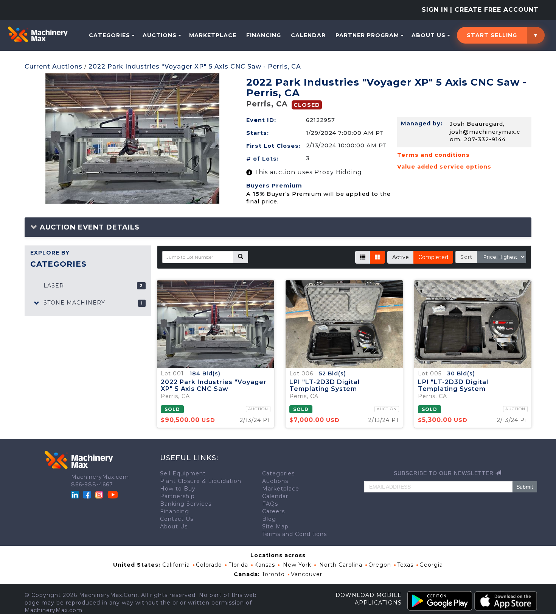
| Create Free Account (494, 9)
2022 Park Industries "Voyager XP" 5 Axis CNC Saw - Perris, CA (195, 66)
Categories (109, 35)
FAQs (270, 503)
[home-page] (38, 34)
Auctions (160, 35)
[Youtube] (112, 494)
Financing (263, 35)
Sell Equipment (183, 473)
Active (400, 257)
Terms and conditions (433, 155)
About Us (429, 35)
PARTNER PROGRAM (367, 35)
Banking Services (185, 503)
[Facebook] (87, 494)
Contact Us (176, 519)
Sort (466, 257)
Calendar (308, 35)
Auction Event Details (88, 227)
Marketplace (212, 35)
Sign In (435, 9)
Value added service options (444, 166)
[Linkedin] (76, 494)
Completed (433, 257)
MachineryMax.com (100, 476)
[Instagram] (100, 494)
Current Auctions (53, 66)
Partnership (177, 496)
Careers (273, 511)
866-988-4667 (92, 484)
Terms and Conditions (294, 534)
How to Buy (178, 488)
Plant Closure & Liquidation (200, 481)
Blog (269, 519)
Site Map (275, 526)
